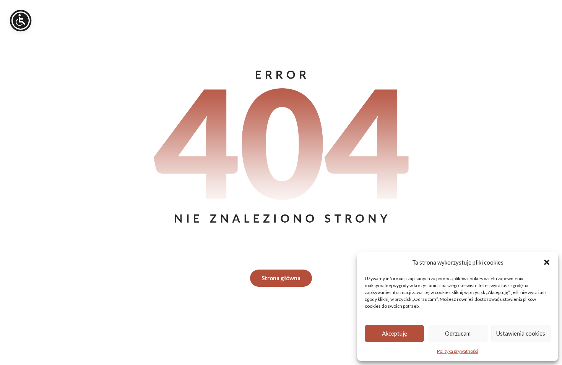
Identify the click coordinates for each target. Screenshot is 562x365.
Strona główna (281, 278)
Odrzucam (458, 333)
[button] (547, 262)
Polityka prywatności (457, 351)
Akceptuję (394, 333)
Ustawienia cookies (520, 333)
